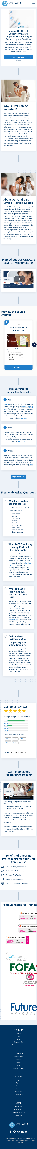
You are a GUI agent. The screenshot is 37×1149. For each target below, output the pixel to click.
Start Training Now (17, 57)
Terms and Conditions (18, 1112)
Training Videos (18, 1056)
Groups (19, 1062)
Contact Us (18, 1092)
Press (18, 1036)
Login (18, 1080)
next (34, 344)
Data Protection (18, 1109)
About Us (18, 1033)
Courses (18, 1059)
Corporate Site (18, 1042)
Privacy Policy (18, 1106)
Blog (18, 1039)
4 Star (6, 723)
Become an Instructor (18, 1045)
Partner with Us (18, 1094)
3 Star (6, 726)
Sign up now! (17, 477)
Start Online (17, 367)
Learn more (17, 61)
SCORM (15, 608)
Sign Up (18, 1083)
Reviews (18, 1089)
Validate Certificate (18, 1068)
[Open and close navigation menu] (33, 3)
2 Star (6, 728)
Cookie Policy (18, 1115)
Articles (18, 1086)
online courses (13, 619)
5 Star (6, 721)
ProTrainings (24, 1138)
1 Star (6, 730)
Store (18, 1065)
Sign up (6, 404)
